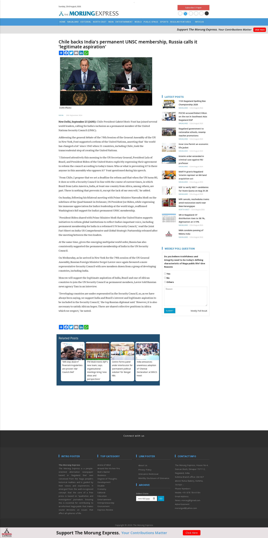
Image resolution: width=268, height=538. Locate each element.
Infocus (199, 22)
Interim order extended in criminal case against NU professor (191, 159)
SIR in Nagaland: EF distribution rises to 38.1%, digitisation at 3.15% (192, 218)
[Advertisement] (46, 288)
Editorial (86, 22)
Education (102, 496)
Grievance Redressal (148, 474)
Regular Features (180, 22)
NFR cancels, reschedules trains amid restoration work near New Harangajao (194, 203)
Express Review (105, 509)
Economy (101, 489)
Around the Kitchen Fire (108, 468)
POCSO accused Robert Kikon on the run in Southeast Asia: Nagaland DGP (193, 116)
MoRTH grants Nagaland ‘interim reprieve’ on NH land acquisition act (193, 175)
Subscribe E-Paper (193, 7)
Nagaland (73, 22)
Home (63, 22)
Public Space (151, 22)
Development (104, 482)
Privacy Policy (144, 469)
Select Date (142, 493)
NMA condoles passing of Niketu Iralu (191, 232)
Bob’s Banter (103, 471)
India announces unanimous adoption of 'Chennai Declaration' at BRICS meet (147, 368)
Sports (164, 22)
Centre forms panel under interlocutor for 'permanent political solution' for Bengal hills (122, 368)
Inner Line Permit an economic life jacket (193, 146)
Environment (103, 506)
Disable (101, 485)
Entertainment (124, 22)
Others (170, 282)
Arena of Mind (104, 464)
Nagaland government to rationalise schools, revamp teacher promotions (192, 132)
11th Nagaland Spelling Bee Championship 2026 (192, 103)
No (168, 277)
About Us (142, 465)
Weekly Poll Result (199, 311)
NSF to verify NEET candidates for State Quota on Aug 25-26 (193, 189)
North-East (100, 22)
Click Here (260, 29)
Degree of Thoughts (107, 478)
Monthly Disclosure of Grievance (153, 478)
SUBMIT (170, 310)
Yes (168, 273)
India (111, 22)
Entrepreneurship (105, 502)
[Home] (89, 13)
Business (101, 475)
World (138, 22)
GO (160, 498)
